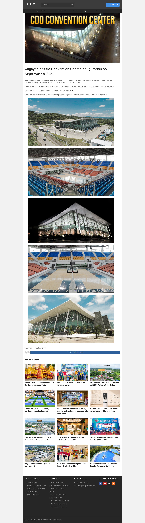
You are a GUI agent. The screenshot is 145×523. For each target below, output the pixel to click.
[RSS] (113, 483)
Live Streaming (34, 11)
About (97, 11)
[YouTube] (105, 483)
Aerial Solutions (77, 11)
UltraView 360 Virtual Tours (47, 11)
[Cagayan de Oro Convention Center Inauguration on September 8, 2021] (40, 372)
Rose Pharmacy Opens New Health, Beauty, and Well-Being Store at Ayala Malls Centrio (72, 411)
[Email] (109, 483)
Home (26, 11)
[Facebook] (100, 483)
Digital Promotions (88, 11)
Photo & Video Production (64, 11)
